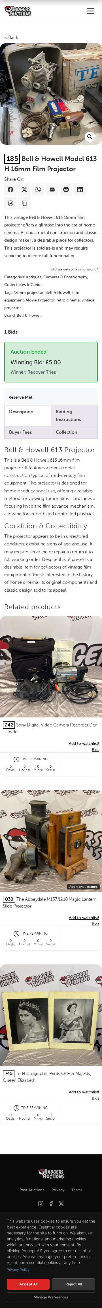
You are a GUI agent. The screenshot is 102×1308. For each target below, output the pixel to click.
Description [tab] (21, 411)
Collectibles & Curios (23, 285)
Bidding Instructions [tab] (68, 415)
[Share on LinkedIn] (80, 189)
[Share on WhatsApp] (38, 189)
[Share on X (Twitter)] (24, 189)
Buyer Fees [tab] (20, 432)
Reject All (73, 1284)
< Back (11, 37)
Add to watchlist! (84, 743)
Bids (11, 332)
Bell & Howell (57, 292)
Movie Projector (40, 300)
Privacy (58, 1190)
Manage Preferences (51, 1297)
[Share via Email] (52, 189)
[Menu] (90, 11)
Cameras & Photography (65, 277)
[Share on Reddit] (66, 189)
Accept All (28, 1284)
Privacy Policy (18, 1269)
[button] (90, 137)
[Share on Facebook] (10, 189)
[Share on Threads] (10, 203)
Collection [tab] (66, 432)
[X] (61, 1203)
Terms (77, 1190)
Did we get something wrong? (74, 269)
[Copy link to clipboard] (24, 203)
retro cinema (68, 300)
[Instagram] (41, 1203)
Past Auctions (32, 1190)
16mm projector (28, 292)
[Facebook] (51, 1203)
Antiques (33, 277)
